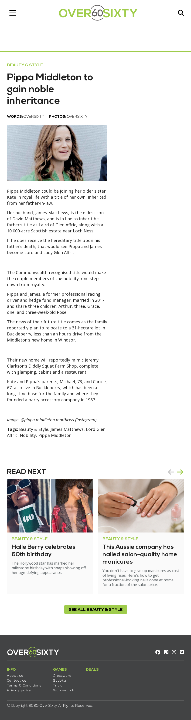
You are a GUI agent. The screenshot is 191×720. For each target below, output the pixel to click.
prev (171, 472)
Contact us (16, 681)
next (180, 472)
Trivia (58, 685)
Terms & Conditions (24, 685)
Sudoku (59, 681)
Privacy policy (19, 690)
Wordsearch (63, 690)
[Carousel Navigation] (175, 472)
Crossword (62, 676)
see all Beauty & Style (96, 610)
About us (15, 676)
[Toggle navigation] (13, 13)
